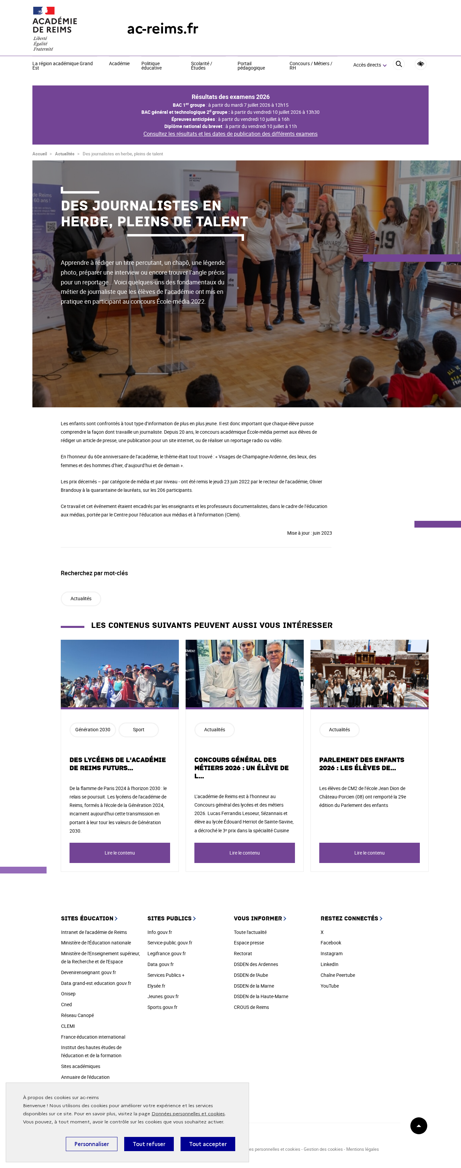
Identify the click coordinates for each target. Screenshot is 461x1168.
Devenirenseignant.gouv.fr (88, 972)
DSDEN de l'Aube (251, 975)
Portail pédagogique (251, 66)
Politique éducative (151, 66)
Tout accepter (208, 1144)
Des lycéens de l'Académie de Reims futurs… (118, 764)
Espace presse (249, 942)
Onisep (68, 993)
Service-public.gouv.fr (169, 942)
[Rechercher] (399, 65)
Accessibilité (421, 64)
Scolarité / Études (201, 66)
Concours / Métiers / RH (311, 66)
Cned (66, 1004)
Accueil (39, 154)
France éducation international (93, 1037)
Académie (119, 63)
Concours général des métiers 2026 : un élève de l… (241, 768)
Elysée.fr (156, 986)
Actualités (65, 154)
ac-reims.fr (162, 28)
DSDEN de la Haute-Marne (261, 996)
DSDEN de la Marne (254, 986)
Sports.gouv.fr (162, 1007)
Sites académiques (80, 1066)
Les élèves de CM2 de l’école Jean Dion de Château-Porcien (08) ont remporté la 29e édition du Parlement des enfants (362, 796)
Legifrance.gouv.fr (166, 953)
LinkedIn (329, 964)
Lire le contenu (120, 852)
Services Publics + (166, 975)
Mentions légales (362, 1149)
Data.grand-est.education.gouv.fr (96, 983)
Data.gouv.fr (160, 964)
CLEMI (68, 1026)
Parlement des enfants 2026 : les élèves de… (361, 764)
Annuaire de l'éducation (85, 1077)
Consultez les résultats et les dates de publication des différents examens (230, 133)
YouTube (330, 986)
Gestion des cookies (323, 1149)
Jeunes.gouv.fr (163, 996)
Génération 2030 (92, 729)
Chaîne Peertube (338, 975)
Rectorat (243, 953)
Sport (138, 729)
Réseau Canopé (77, 1015)
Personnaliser (91, 1144)
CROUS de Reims (251, 1007)
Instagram (332, 953)
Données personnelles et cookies (188, 1113)
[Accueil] (66, 29)
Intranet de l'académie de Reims (94, 932)
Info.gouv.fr (159, 932)
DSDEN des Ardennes (256, 964)
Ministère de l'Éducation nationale (96, 942)
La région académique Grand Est (62, 66)
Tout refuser (149, 1144)
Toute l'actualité (250, 932)
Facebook (331, 942)
